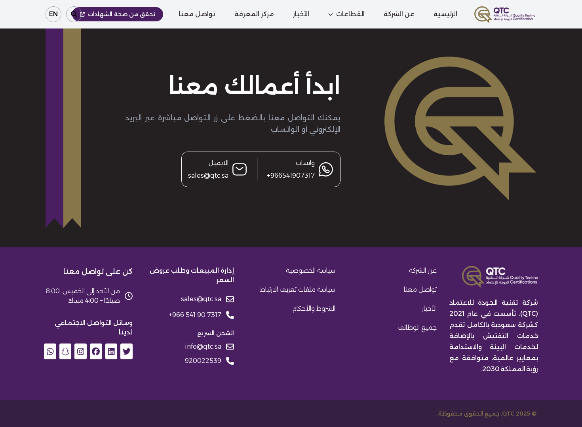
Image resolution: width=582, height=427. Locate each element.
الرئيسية (445, 14)
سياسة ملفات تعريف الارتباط (297, 289)
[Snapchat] (65, 351)
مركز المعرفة (254, 14)
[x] (126, 351)
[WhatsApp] (50, 351)
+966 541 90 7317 (195, 315)
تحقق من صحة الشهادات (121, 14)
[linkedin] (111, 351)
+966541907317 (291, 175)
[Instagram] (80, 351)
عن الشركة (399, 14)
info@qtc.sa (203, 346)
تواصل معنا (197, 14)
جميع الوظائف (417, 327)
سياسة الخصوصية (310, 270)
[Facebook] (96, 351)
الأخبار (301, 14)
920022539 (203, 360)
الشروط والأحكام (314, 308)
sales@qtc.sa (208, 175)
